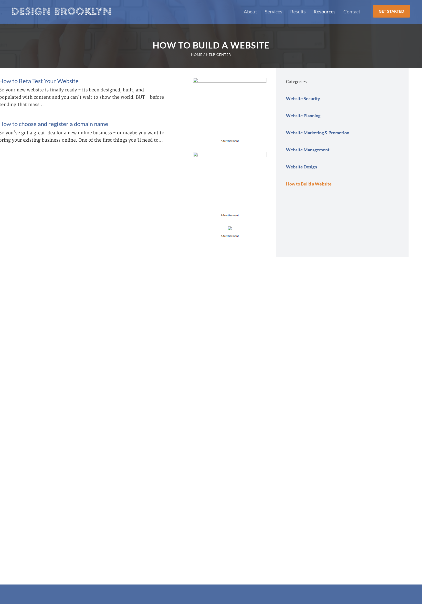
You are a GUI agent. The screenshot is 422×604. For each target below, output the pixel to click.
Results (298, 11)
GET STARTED (391, 11)
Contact (351, 11)
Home (196, 54)
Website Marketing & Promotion (317, 132)
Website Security (303, 98)
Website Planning (303, 115)
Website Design (301, 166)
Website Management (307, 149)
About (250, 11)
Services (273, 11)
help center (218, 54)
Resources (325, 11)
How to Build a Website (309, 183)
